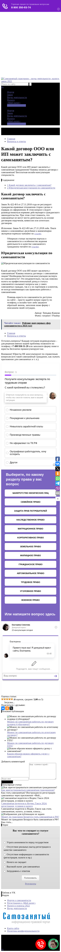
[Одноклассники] (7, 708)
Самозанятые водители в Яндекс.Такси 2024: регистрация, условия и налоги (24, 804)
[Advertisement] (30, 45)
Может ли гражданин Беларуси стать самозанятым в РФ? (30, 817)
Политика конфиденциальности (23, 931)
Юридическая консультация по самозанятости (31, 188)
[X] (11, 708)
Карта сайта (13, 928)
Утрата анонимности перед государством (27, 842)
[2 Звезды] (5, 699)
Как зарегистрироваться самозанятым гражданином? (28, 790)
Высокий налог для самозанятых (23, 866)
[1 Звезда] (2, 699)
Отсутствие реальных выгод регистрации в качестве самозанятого (27, 848)
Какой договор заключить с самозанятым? (29, 185)
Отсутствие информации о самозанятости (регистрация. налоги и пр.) (26, 856)
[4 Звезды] (9, 699)
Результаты (30, 884)
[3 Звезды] (7, 699)
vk (2, 87)
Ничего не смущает (16, 862)
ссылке (37, 233)
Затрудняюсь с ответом (18, 871)
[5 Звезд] (12, 699)
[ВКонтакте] (3, 708)
